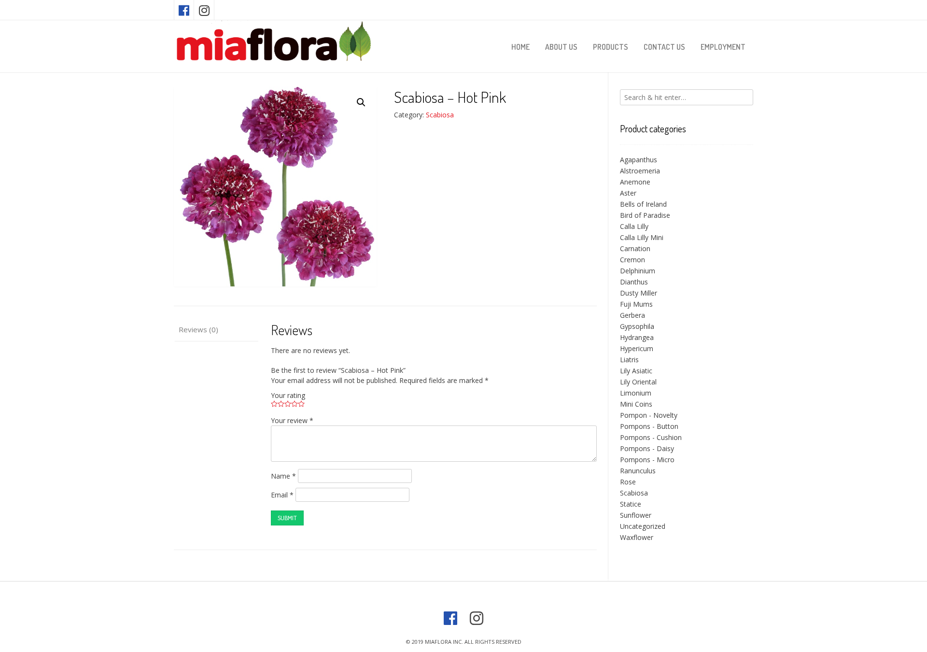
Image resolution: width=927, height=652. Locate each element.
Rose (628, 481)
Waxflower (636, 537)
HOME (520, 47)
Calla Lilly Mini (641, 237)
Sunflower (635, 515)
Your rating (288, 395)
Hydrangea (637, 337)
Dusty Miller (638, 293)
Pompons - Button (649, 426)
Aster (628, 193)
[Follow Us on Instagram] (204, 10)
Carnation (635, 248)
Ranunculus (638, 470)
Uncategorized (642, 526)
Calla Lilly (634, 226)
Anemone (635, 181)
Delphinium (637, 270)
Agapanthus (638, 159)
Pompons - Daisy (647, 448)
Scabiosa (440, 114)
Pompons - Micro (647, 459)
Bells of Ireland (643, 204)
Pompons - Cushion (651, 437)
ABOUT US (561, 47)
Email (282, 494)
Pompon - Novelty (648, 415)
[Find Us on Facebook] (184, 10)
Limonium (635, 392)
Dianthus (634, 281)
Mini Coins (636, 404)
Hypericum (636, 348)
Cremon (632, 259)
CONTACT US (664, 47)
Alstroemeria (640, 170)
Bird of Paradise (645, 215)
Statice (630, 504)
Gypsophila (637, 326)
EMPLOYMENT (723, 47)
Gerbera (632, 315)
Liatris (629, 359)
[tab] (216, 330)
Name (283, 476)
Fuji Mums (636, 304)
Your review (292, 420)
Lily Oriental (638, 381)
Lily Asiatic (636, 370)
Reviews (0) (198, 329)
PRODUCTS (610, 47)
